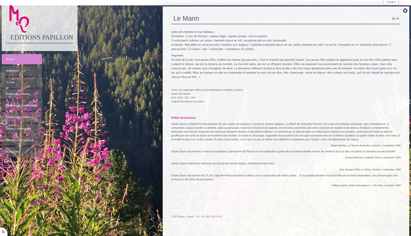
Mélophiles (12, 70)
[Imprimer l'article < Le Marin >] (393, 18)
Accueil (10, 59)
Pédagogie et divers (17, 93)
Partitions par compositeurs (22, 105)
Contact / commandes (18, 128)
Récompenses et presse (20, 140)
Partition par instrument (19, 117)
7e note (10, 82)
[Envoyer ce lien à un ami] (397, 18)
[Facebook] (286, 228)
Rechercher (13, 151)
